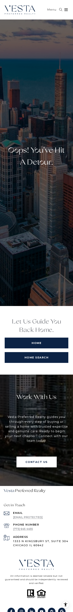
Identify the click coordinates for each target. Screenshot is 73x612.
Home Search (37, 357)
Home (36, 343)
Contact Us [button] (36, 462)
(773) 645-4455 (23, 529)
